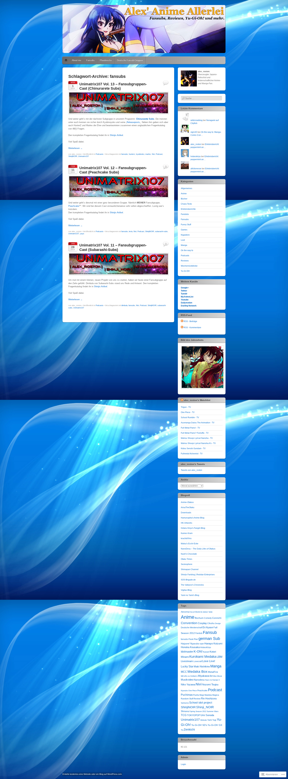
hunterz (132, 154)
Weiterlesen (75, 148)
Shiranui (185, 711)
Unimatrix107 (83, 156)
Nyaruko (184, 691)
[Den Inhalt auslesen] (182, 400)
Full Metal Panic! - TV (190, 428)
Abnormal (185, 612)
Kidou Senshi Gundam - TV (193, 448)
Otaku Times (186, 559)
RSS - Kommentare (192, 327)
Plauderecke (106, 60)
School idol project (200, 702)
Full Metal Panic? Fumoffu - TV (194, 433)
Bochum (199, 618)
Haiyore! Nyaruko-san (192, 643)
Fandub (198, 633)
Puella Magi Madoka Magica (206, 695)
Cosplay (202, 623)
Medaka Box (198, 671)
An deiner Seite (206, 612)
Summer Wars (212, 711)
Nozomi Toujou (210, 684)
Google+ (185, 288)
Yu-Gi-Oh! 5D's (199, 725)
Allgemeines (186, 188)
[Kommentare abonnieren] (182, 327)
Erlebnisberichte (188, 209)
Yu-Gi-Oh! (185, 271)
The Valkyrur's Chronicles (192, 585)
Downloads (186, 512)
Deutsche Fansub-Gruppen (130, 60)
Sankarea (185, 703)
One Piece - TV (187, 412)
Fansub (210, 632)
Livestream (187, 661)
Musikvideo (187, 679)
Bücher (184, 199)
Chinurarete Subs (145, 119)
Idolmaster (187, 651)
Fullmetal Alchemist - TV (191, 453)
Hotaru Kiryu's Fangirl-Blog (193, 528)
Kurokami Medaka (202, 656)
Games (184, 230)
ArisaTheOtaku (187, 507)
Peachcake (73, 206)
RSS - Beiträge (190, 321)
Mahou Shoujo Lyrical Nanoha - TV (197, 438)
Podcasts (99, 154)
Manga (184, 245)
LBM (219, 656)
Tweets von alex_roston (191, 470)
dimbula (124, 305)
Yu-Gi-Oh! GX (215, 725)
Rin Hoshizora (208, 698)
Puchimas (187, 694)
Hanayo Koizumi (213, 643)
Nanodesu (199, 679)
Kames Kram (186, 533)
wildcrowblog (196, 120)
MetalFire (213, 672)
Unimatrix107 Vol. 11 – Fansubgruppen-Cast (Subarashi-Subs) (112, 247)
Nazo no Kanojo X (212, 680)
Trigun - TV (186, 407)
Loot (183, 240)
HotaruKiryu (205, 647)
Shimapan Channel (189, 569)
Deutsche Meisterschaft (191, 627)
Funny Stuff (186, 224)
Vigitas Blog (186, 590)
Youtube (184, 300)
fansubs (124, 154)
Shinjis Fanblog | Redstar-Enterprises (198, 574)
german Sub (209, 638)
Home (66, 60)
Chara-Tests (186, 204)
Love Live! (208, 661)
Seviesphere (186, 564)
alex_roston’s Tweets (193, 464)
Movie (219, 676)
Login (183, 764)
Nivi (153, 154)
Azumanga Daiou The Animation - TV (197, 422)
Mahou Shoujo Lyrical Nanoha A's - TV (198, 443)
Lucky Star (187, 666)
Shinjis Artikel (116, 135)
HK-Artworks (186, 523)
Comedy (208, 618)
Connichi (216, 618)
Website (203, 720)
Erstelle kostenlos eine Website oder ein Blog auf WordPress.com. (92, 774)
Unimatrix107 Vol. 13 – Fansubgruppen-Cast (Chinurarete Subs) (113, 86)
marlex (148, 154)
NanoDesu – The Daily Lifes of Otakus (198, 549)
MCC (184, 671)
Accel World (195, 612)
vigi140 (193, 132)
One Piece (192, 691)
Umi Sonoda (207, 715)
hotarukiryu (195, 156)
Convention (189, 623)
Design (218, 623)
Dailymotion (186, 303)
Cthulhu (210, 623)
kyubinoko (140, 154)
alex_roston (195, 144)
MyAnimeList (187, 297)
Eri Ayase (207, 627)
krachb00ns (186, 538)
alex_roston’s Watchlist (197, 400)
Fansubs (90, 60)
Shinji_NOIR (205, 707)
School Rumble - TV (190, 417)
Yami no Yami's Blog (190, 595)
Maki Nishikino (202, 666)
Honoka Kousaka (190, 647)
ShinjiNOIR (72, 156)
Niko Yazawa (188, 684)
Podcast (159, 154)
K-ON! (198, 651)
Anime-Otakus (187, 502)
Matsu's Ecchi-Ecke (189, 543)
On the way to (187, 250)
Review (197, 699)
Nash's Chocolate (189, 554)
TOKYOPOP (193, 715)
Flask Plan (193, 639)
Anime (184, 193)
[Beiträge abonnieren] (182, 321)
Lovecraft (198, 661)
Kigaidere (185, 235)
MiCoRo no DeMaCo (189, 676)
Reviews (185, 261)
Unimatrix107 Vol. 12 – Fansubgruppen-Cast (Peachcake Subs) (113, 170)
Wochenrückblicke (189, 266)
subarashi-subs (161, 231)
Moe (215, 676)
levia (130, 231)
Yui (182, 730)
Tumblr (184, 294)
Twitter (184, 291)
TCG (183, 715)
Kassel (206, 652)
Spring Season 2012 (198, 711)
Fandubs (185, 214)
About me (76, 60)
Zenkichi (189, 729)
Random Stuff (187, 699)
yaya (82, 234)
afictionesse (195, 168)
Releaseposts (133, 122)
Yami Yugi (211, 720)
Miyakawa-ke (205, 675)
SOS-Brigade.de (188, 580)
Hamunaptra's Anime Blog (192, 518)
